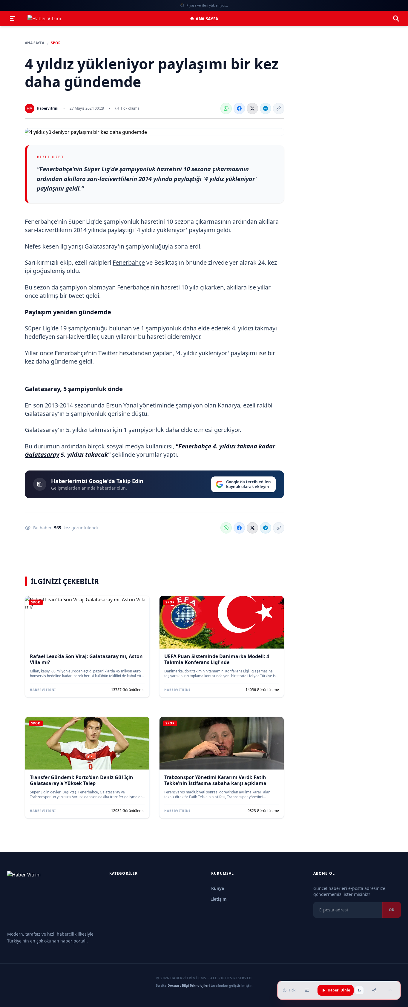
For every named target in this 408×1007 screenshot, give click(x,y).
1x (359, 990)
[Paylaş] (374, 990)
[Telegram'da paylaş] (265, 108)
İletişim (219, 899)
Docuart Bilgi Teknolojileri (189, 985)
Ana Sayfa (207, 19)
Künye (217, 888)
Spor (56, 43)
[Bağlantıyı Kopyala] (278, 108)
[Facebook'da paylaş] (239, 108)
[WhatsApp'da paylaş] (226, 108)
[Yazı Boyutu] (307, 990)
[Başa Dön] (390, 990)
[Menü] (12, 18)
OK (391, 909)
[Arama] (396, 18)
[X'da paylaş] (252, 108)
